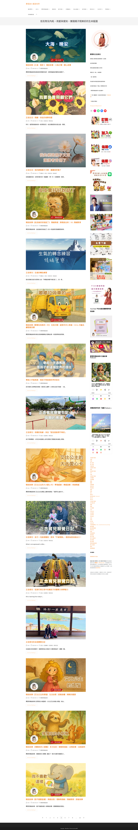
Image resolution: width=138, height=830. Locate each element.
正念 (42, 121)
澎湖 (91, 518)
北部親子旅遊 (93, 467)
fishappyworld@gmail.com (96, 105)
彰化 (91, 493)
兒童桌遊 (92, 466)
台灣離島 (92, 477)
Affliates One (101, 562)
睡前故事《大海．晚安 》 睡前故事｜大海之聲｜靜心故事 (48, 65)
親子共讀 (92, 536)
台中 (91, 472)
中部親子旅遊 (93, 457)
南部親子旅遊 (93, 471)
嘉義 (91, 481)
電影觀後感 (92, 548)
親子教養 (92, 539)
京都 (91, 459)
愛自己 (42, 173)
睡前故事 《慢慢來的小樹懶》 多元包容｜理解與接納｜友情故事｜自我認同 (55, 747)
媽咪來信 (92, 486)
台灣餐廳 (92, 479)
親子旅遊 (92, 541)
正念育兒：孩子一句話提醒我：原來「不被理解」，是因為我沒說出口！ (54, 537)
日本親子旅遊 (93, 501)
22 (80, 818)
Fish (28, 68)
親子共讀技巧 (93, 538)
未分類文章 (92, 503)
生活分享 (92, 523)
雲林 (91, 546)
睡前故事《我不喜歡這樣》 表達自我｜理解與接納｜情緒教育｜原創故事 (54, 799)
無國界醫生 (98, 567)
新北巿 (91, 498)
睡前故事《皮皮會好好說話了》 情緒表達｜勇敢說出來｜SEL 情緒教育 (53, 222)
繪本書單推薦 (93, 528)
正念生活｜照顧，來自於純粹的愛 (39, 117)
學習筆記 (92, 488)
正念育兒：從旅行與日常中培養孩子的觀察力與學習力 (47, 589)
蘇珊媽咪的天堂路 (94, 556)
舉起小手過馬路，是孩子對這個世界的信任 (42, 380)
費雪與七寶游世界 (33, 4)
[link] (101, 134)
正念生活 (46, 121)
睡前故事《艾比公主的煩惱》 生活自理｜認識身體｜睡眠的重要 (51, 694)
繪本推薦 (92, 526)
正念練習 (46, 645)
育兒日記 (51, 121)
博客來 (96, 562)
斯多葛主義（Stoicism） (95, 496)
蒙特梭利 (92, 534)
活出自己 (55, 173)
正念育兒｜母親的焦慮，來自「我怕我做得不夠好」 (46, 432)
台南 (91, 474)
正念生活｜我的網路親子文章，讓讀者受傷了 (43, 170)
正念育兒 (46, 435)
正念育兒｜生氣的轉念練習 (36, 272)
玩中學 (91, 521)
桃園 (91, 504)
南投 (91, 469)
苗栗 (91, 531)
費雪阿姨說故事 (44, 68)
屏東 (91, 489)
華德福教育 (92, 533)
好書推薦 (92, 484)
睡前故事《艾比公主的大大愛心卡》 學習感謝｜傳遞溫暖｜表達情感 (52, 485)
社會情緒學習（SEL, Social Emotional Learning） (100, 524)
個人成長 (92, 462)
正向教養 (92, 508)
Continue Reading (32, 76)
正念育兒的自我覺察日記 (35, 642)
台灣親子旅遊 (93, 476)
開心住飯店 (92, 544)
